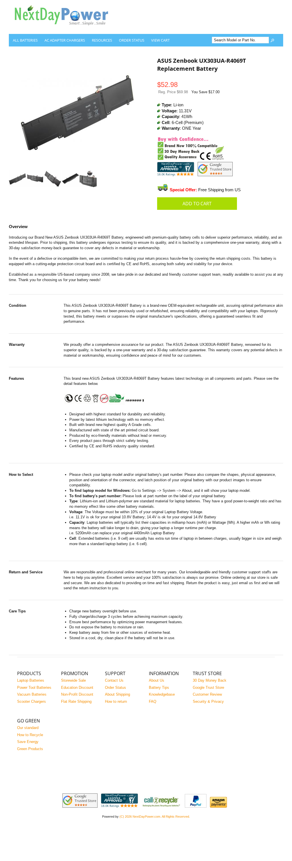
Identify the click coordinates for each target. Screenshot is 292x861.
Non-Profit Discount (77, 694)
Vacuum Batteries (31, 694)
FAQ (152, 701)
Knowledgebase (162, 694)
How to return (116, 701)
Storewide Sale (73, 680)
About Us (156, 680)
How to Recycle (30, 735)
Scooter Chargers (31, 701)
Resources (102, 40)
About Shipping (117, 694)
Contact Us (114, 680)
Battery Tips (159, 687)
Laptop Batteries (30, 680)
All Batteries (25, 40)
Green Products (30, 749)
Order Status (131, 40)
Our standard (27, 728)
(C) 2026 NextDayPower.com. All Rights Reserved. (154, 816)
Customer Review (207, 694)
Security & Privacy (208, 701)
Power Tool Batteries (34, 687)
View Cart (160, 40)
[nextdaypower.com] (66, 29)
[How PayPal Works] (195, 806)
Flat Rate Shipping (76, 701)
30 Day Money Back (209, 680)
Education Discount (77, 687)
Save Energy (27, 742)
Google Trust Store (208, 687)
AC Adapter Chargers (64, 40)
